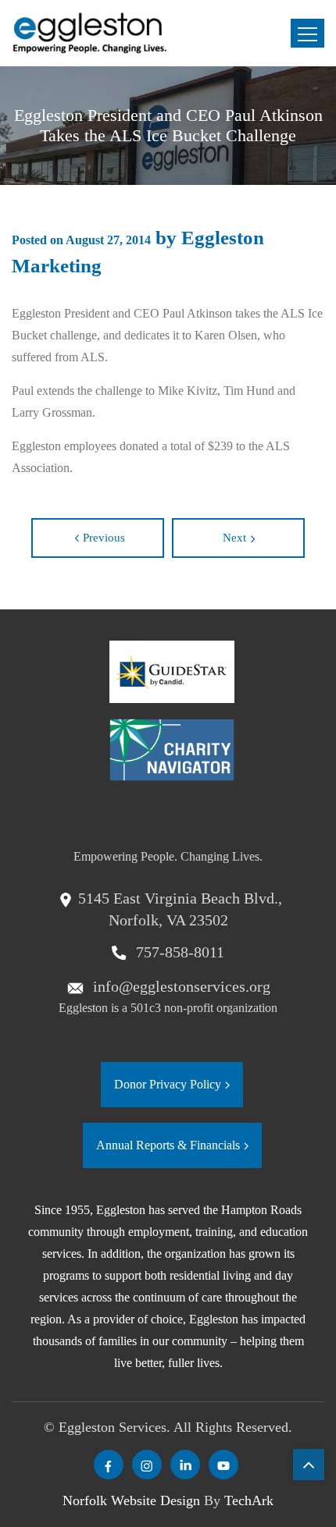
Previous (104, 537)
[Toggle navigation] (307, 33)
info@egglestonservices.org (179, 986)
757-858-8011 (178, 952)
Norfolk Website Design (131, 1500)
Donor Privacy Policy (167, 1084)
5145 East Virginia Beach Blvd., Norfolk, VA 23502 (180, 909)
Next (234, 537)
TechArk (248, 1500)
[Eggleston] (90, 33)
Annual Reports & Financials (168, 1145)
